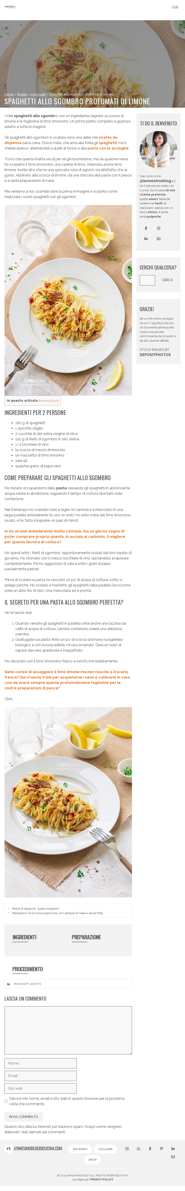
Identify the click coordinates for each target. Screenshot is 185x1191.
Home (9, 94)
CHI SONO (80, 1149)
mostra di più (48, 400)
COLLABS (105, 1149)
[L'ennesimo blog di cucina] (10, 7)
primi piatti (38, 94)
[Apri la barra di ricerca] (173, 7)
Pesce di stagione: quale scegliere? (35, 908)
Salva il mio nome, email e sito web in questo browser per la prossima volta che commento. (67, 1101)
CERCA (167, 280)
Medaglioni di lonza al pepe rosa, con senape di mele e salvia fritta (57, 913)
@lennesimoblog (155, 181)
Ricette (22, 94)
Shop (92, 1159)
